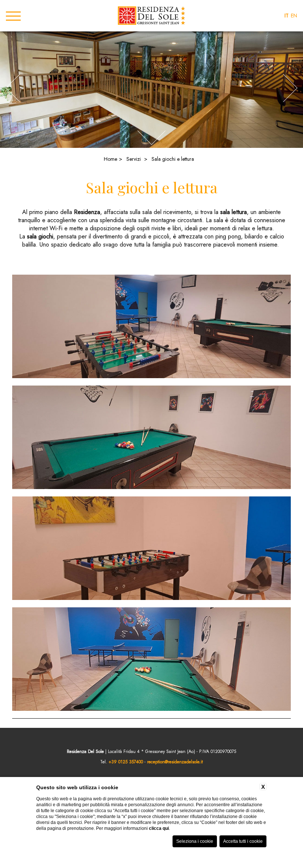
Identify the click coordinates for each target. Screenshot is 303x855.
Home (110, 159)
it (287, 15)
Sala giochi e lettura (173, 159)
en (294, 15)
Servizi (133, 159)
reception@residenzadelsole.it (175, 762)
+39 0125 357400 (126, 762)
